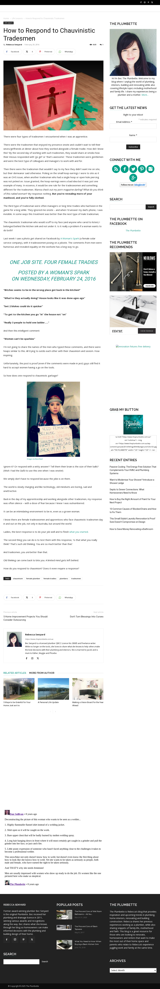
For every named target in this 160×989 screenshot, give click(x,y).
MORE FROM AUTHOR (41, 673)
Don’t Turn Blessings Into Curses (86, 616)
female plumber (33, 578)
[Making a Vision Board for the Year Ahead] (87, 689)
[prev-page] (50, 712)
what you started (78, 531)
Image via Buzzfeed (35, 459)
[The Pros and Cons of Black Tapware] (64, 927)
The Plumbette (133, 230)
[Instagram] (145, 2)
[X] (152, 2)
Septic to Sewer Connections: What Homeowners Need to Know (127, 491)
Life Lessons (17, 18)
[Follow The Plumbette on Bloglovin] (133, 186)
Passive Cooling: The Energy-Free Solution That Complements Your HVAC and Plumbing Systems (133, 470)
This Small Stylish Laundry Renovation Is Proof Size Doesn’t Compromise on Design (132, 520)
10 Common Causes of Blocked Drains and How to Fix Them (133, 510)
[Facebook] (141, 2)
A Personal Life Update (48, 702)
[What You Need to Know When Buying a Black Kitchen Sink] (64, 944)
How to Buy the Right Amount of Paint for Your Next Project (133, 501)
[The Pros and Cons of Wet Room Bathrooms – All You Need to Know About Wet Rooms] (64, 914)
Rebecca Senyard (14, 44)
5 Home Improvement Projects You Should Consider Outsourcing (25, 618)
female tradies (50, 578)
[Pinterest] (148, 2)
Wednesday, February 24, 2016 (57, 279)
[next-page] (55, 712)
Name (133, 135)
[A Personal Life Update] (53, 689)
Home (6, 18)
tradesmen (76, 578)
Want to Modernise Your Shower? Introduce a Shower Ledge (132, 481)
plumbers (64, 578)
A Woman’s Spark (70, 238)
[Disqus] (53, 763)
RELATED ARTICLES (14, 673)
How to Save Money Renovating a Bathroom (131, 529)
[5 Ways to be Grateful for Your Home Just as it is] (19, 689)
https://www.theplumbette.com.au (39, 639)
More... (145, 94)
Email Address (124, 121)
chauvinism (18, 578)
